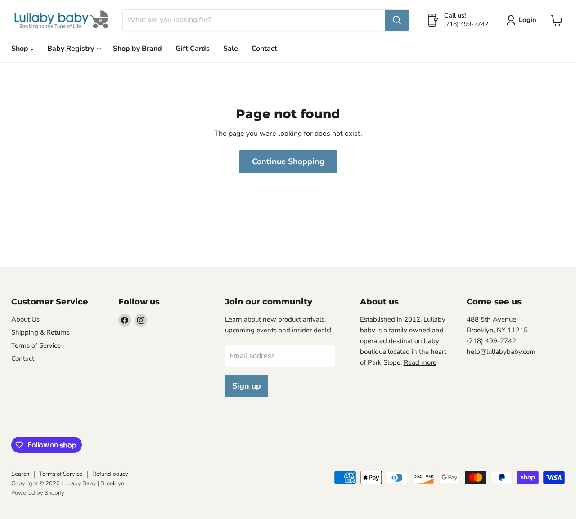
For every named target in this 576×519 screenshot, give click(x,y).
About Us (25, 319)
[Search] (397, 20)
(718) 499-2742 (466, 24)
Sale (230, 49)
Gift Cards (193, 49)
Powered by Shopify (37, 493)
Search (20, 474)
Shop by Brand (137, 49)
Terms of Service (36, 345)
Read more (420, 362)
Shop (20, 49)
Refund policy (110, 474)
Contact (264, 49)
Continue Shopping (288, 161)
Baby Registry (71, 49)
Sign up (246, 385)
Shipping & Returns (40, 332)
